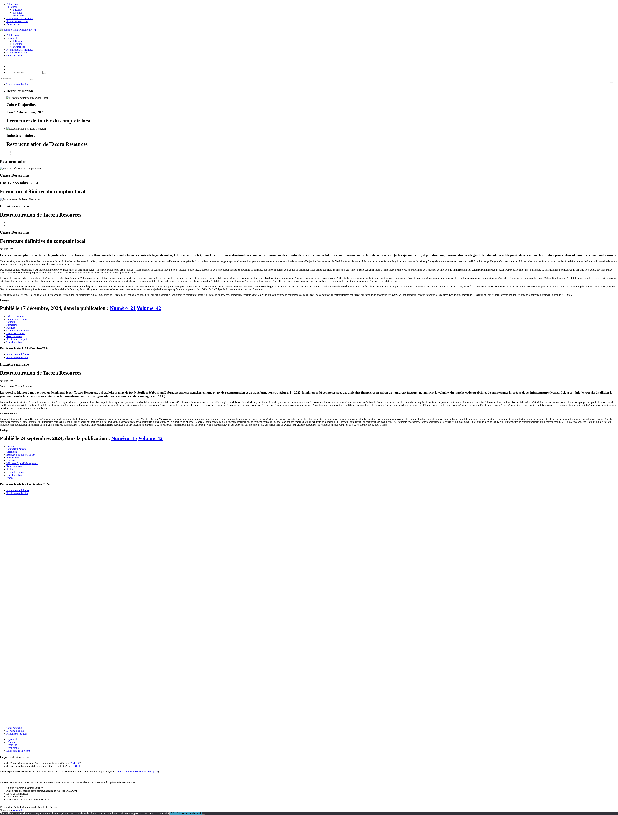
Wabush (10, 477)
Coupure (10, 321)
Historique (18, 12)
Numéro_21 (123, 308)
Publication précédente (17, 354)
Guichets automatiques (17, 330)
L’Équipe (17, 9)
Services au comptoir (17, 339)
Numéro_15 (124, 438)
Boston (10, 446)
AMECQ (75, 763)
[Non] (203, 814)
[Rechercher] (44, 73)
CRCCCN (78, 766)
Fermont (10, 327)
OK (172, 813)
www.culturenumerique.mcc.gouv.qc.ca (137, 771)
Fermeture (11, 324)
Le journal (11, 6)
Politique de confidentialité (188, 813)
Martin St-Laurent (15, 333)
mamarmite (18, 810)
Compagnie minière (16, 449)
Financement (12, 457)
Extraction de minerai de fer (20, 454)
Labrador (11, 460)
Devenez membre (15, 730)
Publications (12, 4)
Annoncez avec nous (17, 21)
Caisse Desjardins (15, 316)
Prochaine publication (17, 357)
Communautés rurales (17, 319)
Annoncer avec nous (16, 733)
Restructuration (14, 336)
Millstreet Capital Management (22, 463)
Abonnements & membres (19, 18)
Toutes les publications (17, 84)
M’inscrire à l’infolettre (18, 750)
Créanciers (11, 451)
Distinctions (19, 15)
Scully (9, 469)
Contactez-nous (14, 24)
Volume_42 (149, 308)
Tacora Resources (15, 472)
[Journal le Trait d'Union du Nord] (18, 29)
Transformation (14, 342)
